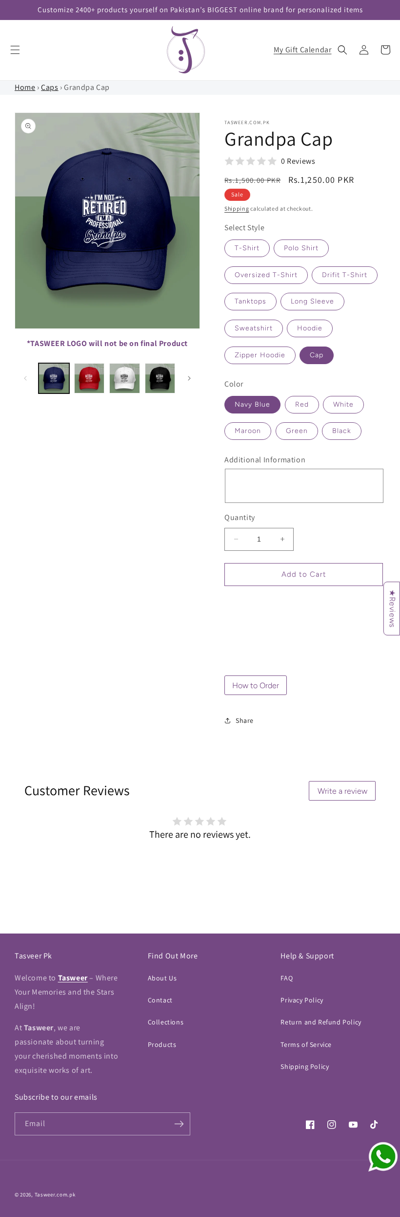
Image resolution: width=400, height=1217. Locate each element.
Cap (316, 355)
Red (302, 404)
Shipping (236, 208)
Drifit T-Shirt (344, 275)
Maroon (248, 431)
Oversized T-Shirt (266, 275)
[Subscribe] (179, 1123)
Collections (166, 1022)
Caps (49, 87)
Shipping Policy (304, 1066)
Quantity (239, 517)
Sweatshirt (254, 328)
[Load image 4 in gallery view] (160, 378)
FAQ (286, 978)
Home (25, 87)
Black (341, 431)
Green (297, 431)
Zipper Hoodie (260, 355)
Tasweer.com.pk (55, 1194)
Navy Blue (252, 404)
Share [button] (245, 720)
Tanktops (250, 301)
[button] (15, 50)
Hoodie (309, 328)
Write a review (342, 791)
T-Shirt (247, 248)
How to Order (255, 685)
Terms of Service (306, 1044)
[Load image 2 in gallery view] (89, 378)
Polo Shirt (301, 248)
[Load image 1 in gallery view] (54, 378)
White (343, 404)
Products (162, 1044)
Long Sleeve (312, 301)
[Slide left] (25, 378)
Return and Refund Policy (320, 1022)
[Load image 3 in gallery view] (124, 378)
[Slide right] (189, 378)
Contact (160, 1000)
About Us (162, 978)
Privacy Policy (301, 1000)
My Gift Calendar (303, 49)
